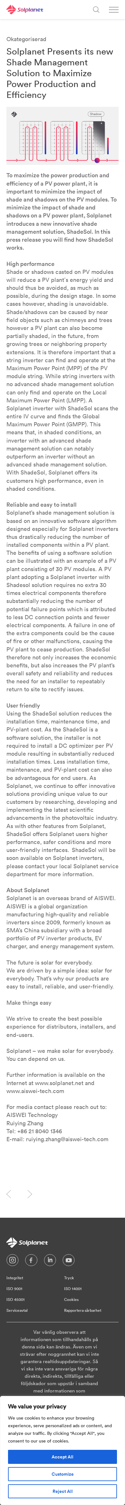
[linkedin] (50, 1261)
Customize (63, 1474)
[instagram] (12, 1261)
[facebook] (31, 1261)
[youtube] (68, 1261)
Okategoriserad (26, 39)
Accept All (62, 1457)
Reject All (63, 1491)
